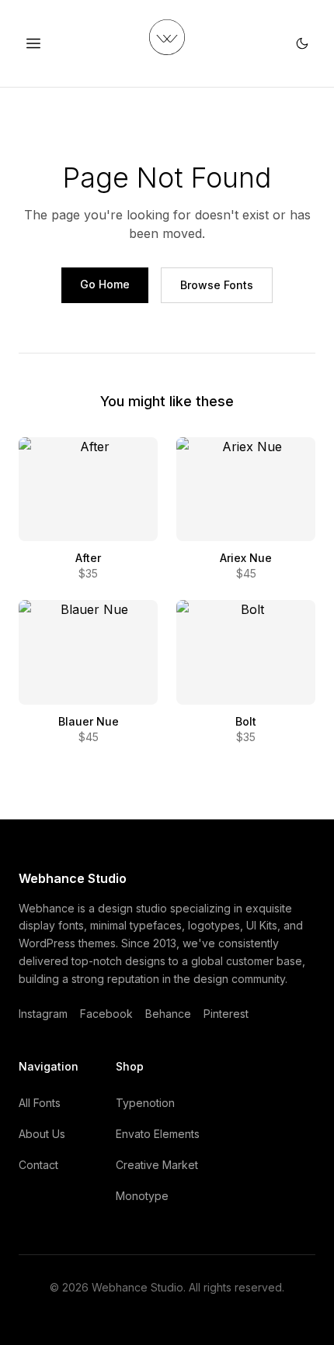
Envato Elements (158, 1133)
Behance (168, 1013)
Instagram (43, 1013)
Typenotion (145, 1102)
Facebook (106, 1013)
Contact (38, 1164)
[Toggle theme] (302, 43)
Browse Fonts (216, 284)
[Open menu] (33, 43)
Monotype (142, 1195)
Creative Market (157, 1164)
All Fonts (40, 1102)
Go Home (105, 284)
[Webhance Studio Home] (167, 37)
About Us (42, 1133)
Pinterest (226, 1013)
